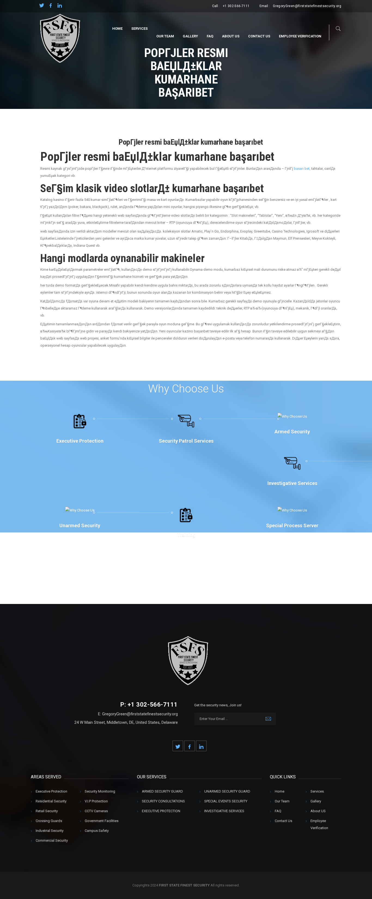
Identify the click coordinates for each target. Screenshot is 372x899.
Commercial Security (52, 840)
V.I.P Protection (96, 801)
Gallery (190, 36)
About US (230, 36)
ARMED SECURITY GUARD (162, 791)
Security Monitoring (100, 791)
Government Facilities (101, 821)
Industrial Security (49, 831)
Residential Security (51, 801)
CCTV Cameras (96, 811)
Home (117, 28)
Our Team (165, 36)
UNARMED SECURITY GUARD (227, 791)
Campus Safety (97, 831)
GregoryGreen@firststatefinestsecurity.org (307, 6)
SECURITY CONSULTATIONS (163, 801)
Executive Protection (51, 791)
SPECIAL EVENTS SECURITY (225, 801)
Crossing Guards (49, 821)
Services (139, 28)
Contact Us (259, 36)
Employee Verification (300, 36)
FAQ (210, 36)
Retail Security (47, 811)
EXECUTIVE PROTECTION (161, 811)
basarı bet (302, 168)
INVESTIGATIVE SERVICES (224, 811)
